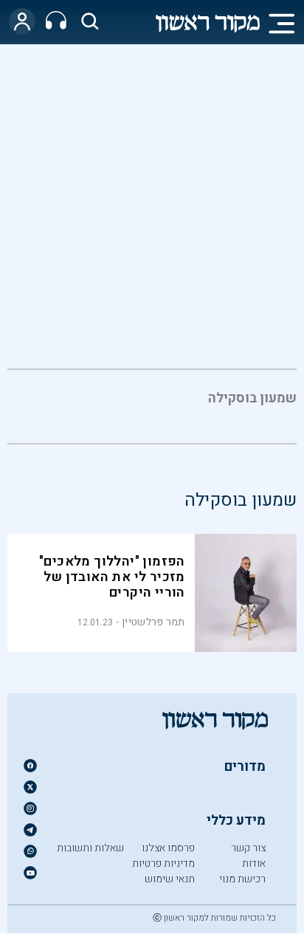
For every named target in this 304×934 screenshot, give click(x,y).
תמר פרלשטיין (153, 622)
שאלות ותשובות (90, 848)
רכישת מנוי (242, 879)
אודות (254, 863)
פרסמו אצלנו (168, 848)
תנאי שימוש (170, 879)
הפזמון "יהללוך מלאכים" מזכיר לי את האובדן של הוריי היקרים (112, 577)
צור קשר (248, 848)
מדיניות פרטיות (163, 863)
